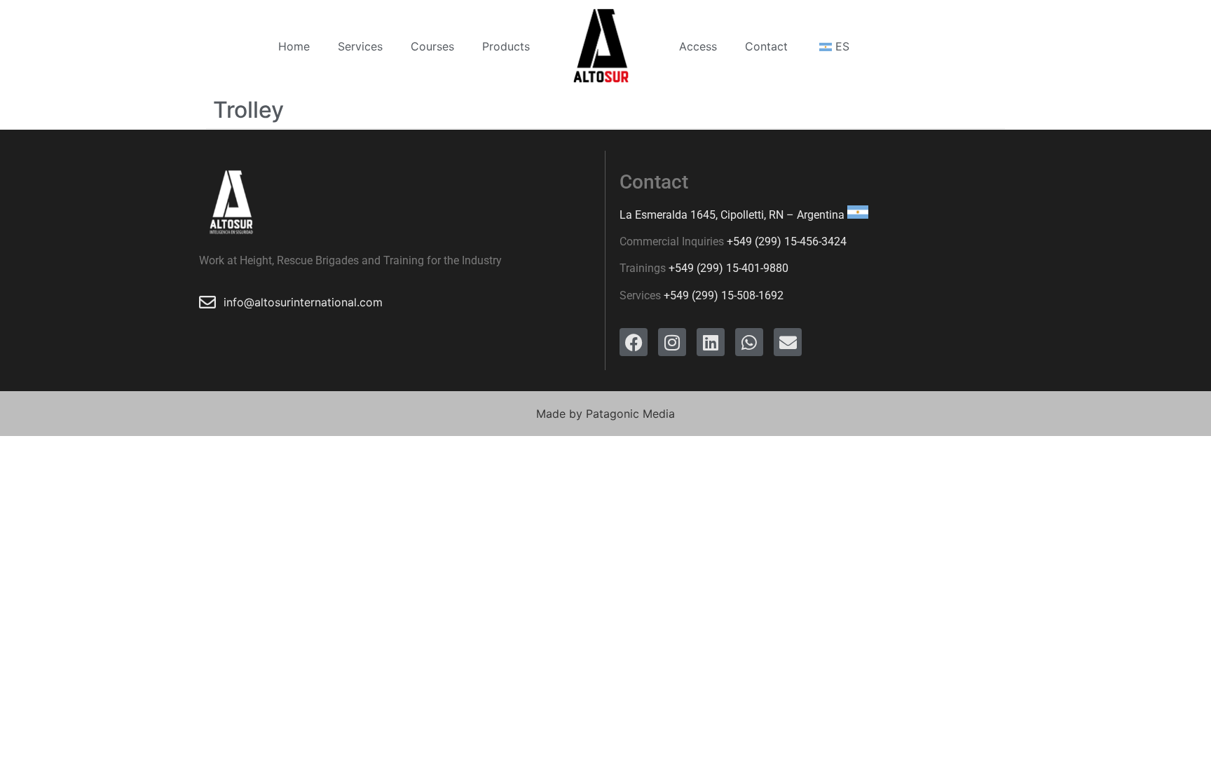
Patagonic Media (630, 414)
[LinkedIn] (711, 342)
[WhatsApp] (749, 342)
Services (360, 46)
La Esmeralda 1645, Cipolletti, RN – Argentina (732, 215)
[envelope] (788, 342)
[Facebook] (634, 342)
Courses (432, 46)
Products (506, 46)
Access (698, 46)
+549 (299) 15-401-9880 (728, 268)
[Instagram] (672, 342)
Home (294, 46)
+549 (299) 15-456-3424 (787, 241)
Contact (766, 46)
